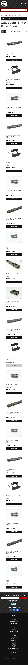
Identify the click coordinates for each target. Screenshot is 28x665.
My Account (14, 618)
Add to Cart (14, 60)
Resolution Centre (14, 621)
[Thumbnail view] (2, 31)
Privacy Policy (14, 635)
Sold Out (14, 365)
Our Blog (14, 627)
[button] (14, 18)
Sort (11, 31)
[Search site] (25, 10)
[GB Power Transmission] (4, 3)
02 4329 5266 (14, 654)
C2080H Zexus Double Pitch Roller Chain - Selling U (12, 469)
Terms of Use (14, 634)
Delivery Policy (14, 640)
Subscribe (22, 598)
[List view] (5, 31)
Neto (19, 659)
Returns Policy (14, 637)
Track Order (14, 619)
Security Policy (14, 638)
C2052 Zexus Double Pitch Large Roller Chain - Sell (13, 219)
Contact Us (14, 629)
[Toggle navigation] (21, 4)
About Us (14, 626)
